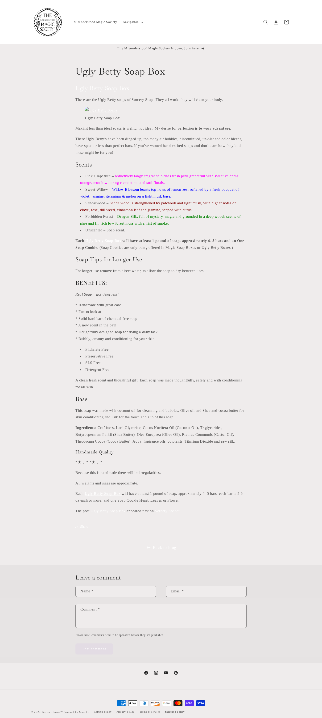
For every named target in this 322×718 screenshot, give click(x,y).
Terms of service (150, 711)
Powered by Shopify (76, 711)
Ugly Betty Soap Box (102, 88)
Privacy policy (125, 711)
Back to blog (164, 547)
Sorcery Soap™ (168, 511)
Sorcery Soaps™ (52, 711)
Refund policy (102, 711)
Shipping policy (175, 711)
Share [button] (84, 526)
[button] (132, 22)
